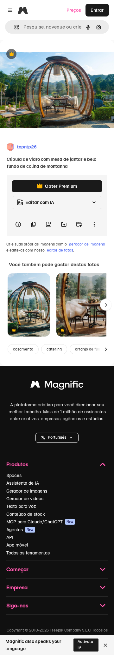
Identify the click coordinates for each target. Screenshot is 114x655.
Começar (17, 569)
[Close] (105, 645)
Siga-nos (17, 605)
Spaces (14, 475)
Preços (73, 10)
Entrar (97, 10)
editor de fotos (60, 250)
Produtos (17, 464)
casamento (23, 349)
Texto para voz (21, 506)
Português (57, 437)
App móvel (17, 545)
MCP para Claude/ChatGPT (39, 522)
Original (40, 54)
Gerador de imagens (26, 491)
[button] (57, 438)
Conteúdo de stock (25, 514)
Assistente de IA (22, 483)
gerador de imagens (87, 244)
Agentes (20, 530)
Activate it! (85, 644)
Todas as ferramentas (28, 553)
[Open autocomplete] (14, 27)
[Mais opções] (94, 224)
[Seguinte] (105, 305)
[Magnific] (57, 386)
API (9, 537)
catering (54, 349)
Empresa (17, 587)
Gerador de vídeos (24, 498)
